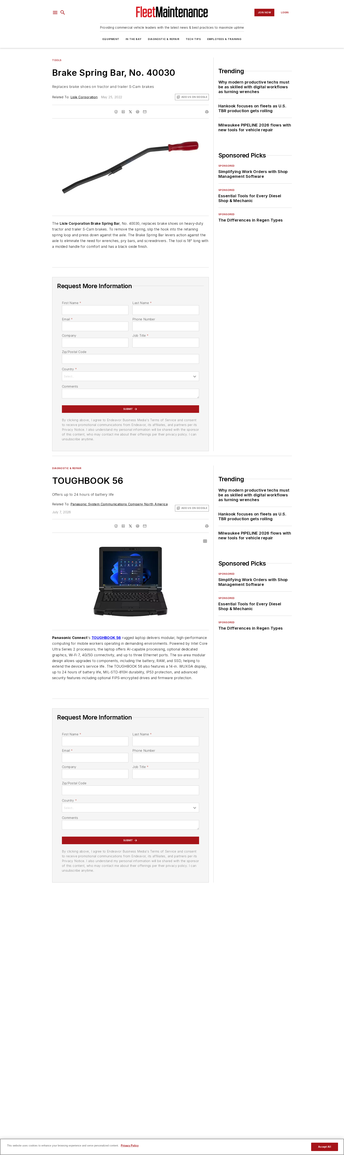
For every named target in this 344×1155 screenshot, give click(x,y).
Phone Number (143, 319)
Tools (57, 60)
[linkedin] (123, 112)
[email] (145, 112)
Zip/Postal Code (74, 352)
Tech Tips (193, 39)
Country (69, 369)
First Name (71, 303)
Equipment (111, 39)
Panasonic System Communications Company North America (119, 504)
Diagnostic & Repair (163, 39)
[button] (55, 13)
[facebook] (116, 112)
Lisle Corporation (84, 97)
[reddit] (138, 112)
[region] (172, 1147)
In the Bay (134, 39)
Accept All (324, 1146)
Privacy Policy (130, 1145)
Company (69, 335)
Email (67, 319)
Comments (70, 386)
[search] (63, 13)
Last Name (142, 303)
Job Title (140, 335)
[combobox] (130, 376)
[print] (207, 112)
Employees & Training (224, 39)
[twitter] (130, 112)
